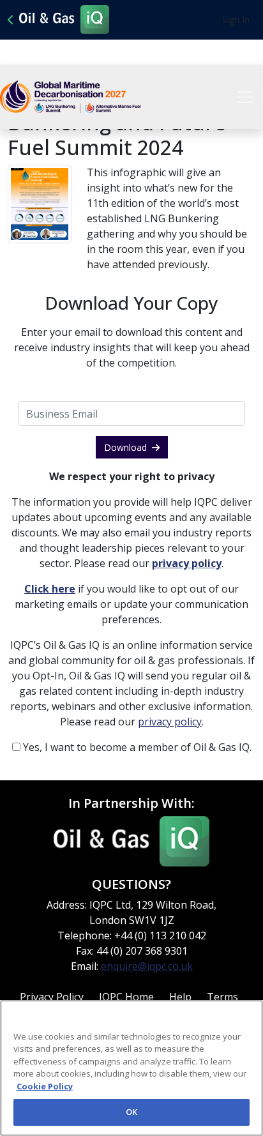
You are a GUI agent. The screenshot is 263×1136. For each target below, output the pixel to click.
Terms (222, 997)
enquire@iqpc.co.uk (147, 966)
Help (180, 997)
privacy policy (170, 722)
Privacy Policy (52, 997)
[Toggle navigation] (245, 97)
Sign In (236, 19)
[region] (131, 1068)
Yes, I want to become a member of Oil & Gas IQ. (136, 747)
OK (131, 1111)
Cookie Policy (45, 1086)
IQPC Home (126, 997)
